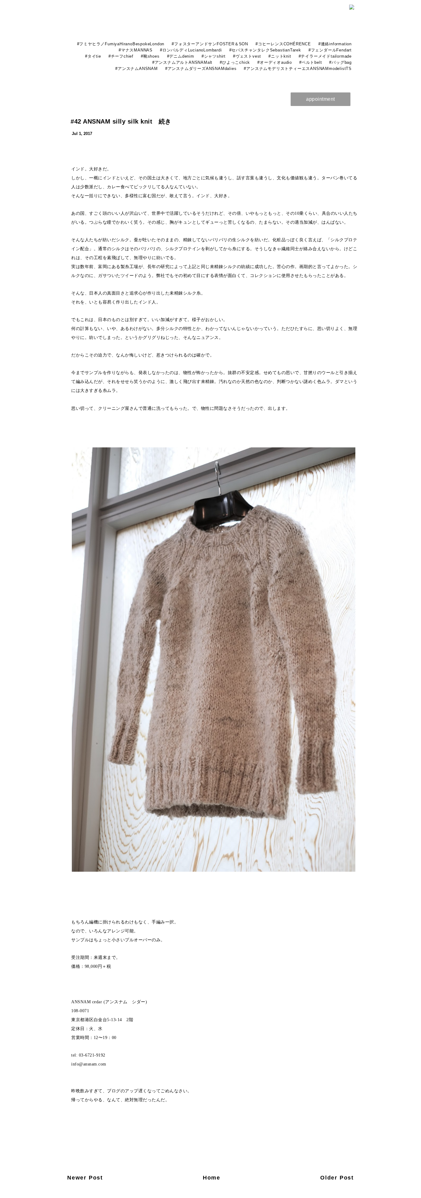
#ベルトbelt (310, 62)
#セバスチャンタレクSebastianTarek (265, 50)
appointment (320, 99)
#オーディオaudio (274, 62)
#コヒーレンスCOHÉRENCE (283, 44)
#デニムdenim (180, 56)
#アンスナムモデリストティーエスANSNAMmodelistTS (298, 68)
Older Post (337, 1178)
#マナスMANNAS (136, 50)
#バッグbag (340, 62)
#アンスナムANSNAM (136, 68)
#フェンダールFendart (330, 50)
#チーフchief (120, 56)
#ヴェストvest (247, 56)
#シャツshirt (214, 56)
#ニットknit (279, 56)
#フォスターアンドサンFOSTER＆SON (210, 44)
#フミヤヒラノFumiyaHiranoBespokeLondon (121, 44)
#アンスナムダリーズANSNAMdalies (201, 68)
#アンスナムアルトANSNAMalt (182, 62)
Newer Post (85, 1178)
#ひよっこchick (235, 62)
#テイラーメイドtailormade (325, 56)
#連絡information (335, 44)
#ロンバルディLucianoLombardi (191, 50)
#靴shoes (150, 56)
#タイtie (93, 56)
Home (211, 1178)
